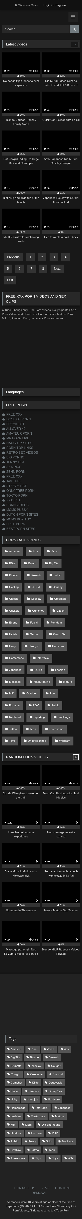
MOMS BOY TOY (18, 519)
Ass (66, 1049)
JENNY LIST (15, 462)
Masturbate (38, 1116)
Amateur (14, 551)
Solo (49, 1141)
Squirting (39, 717)
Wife (70, 1158)
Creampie (60, 598)
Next (57, 268)
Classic (13, 598)
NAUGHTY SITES (19, 443)
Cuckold (14, 610)
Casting (14, 587)
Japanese (15, 669)
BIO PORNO (15, 457)
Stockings (64, 717)
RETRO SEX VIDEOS (22, 452)
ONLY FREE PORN (20, 490)
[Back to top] (69, 1207)
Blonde (13, 575)
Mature (67, 681)
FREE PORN (15, 524)
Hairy (12, 646)
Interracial (43, 657)
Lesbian (60, 669)
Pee (52, 693)
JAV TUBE (14, 481)
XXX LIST (13, 500)
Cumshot (38, 610)
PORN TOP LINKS (19, 448)
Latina (38, 669)
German (35, 634)
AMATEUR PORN (19, 433)
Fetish (13, 634)
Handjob (34, 646)
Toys (12, 740)
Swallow (16, 1149)
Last (10, 280)
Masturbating (42, 681)
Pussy (32, 1141)
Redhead (15, 717)
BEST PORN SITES (20, 529)
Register (61, 5)
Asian (54, 551)
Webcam (64, 740)
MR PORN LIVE (17, 438)
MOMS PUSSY (17, 509)
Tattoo (13, 729)
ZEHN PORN (15, 471)
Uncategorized (37, 740)
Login (46, 5)
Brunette (16, 1065)
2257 (45, 1188)
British (57, 575)
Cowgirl (15, 1074)
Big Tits (53, 563)
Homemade (16, 657)
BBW (12, 563)
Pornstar (14, 705)
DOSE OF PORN (18, 419)
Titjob (38, 1158)
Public (55, 705)
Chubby (57, 587)
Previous (13, 257)
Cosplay (36, 598)
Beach (32, 563)
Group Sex (60, 634)
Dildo (35, 1082)
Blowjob (36, 575)
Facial (34, 622)
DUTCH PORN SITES (22, 514)
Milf (11, 693)
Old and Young (51, 1124)
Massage (15, 681)
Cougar (56, 1065)
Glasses (33, 1091)
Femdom (56, 622)
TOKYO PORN (17, 495)
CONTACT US (24, 1188)
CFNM (36, 587)
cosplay (36, 1065)
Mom (28, 1124)
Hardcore (58, 646)
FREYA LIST (15, 424)
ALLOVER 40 (15, 428)
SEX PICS (13, 467)
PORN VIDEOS (17, 505)
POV (36, 705)
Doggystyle (55, 1082)
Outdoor (31, 693)
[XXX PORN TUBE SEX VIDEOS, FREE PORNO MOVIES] (33, 17)
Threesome (56, 729)
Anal (35, 551)
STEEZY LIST (16, 486)
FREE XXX (14, 414)
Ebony (13, 622)
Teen (33, 729)
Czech (60, 610)
